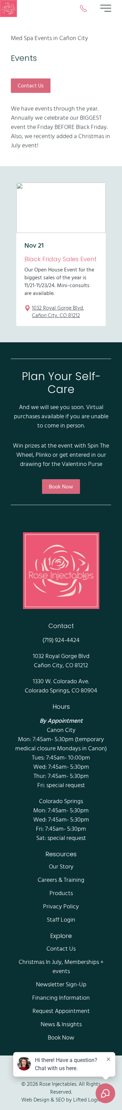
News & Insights (61, 1024)
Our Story (61, 866)
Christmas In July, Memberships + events (61, 966)
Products (61, 892)
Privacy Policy (61, 906)
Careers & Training (61, 879)
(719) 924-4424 (61, 639)
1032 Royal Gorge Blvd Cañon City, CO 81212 (61, 660)
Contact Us (31, 85)
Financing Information (61, 997)
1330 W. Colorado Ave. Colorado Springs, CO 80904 (61, 685)
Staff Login (61, 919)
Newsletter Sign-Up (61, 984)
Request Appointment (61, 1010)
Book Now (61, 486)
